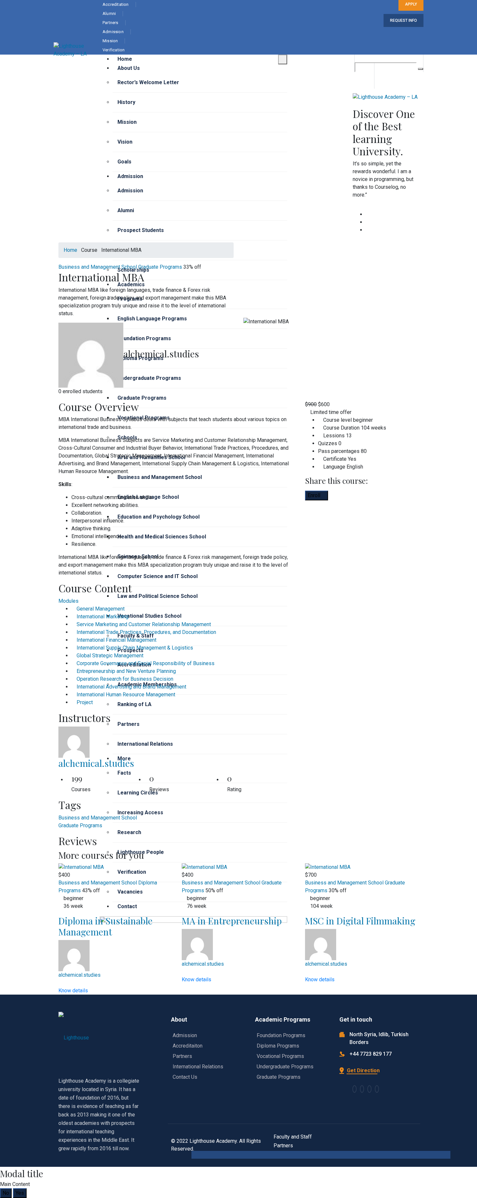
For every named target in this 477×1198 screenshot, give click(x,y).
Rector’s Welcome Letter (148, 82)
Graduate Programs (160, 267)
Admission (130, 176)
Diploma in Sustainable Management (105, 926)
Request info (403, 20)
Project (84, 702)
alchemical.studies (96, 763)
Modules (68, 601)
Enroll (315, 495)
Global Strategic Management (110, 655)
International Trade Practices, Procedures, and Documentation (146, 632)
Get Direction (363, 1070)
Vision (124, 142)
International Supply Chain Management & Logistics (134, 648)
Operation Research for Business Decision (125, 679)
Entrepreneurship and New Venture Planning (126, 671)
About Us (128, 68)
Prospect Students (140, 230)
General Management (100, 609)
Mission (127, 122)
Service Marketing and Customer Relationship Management (143, 624)
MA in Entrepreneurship (232, 921)
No (6, 1193)
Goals (124, 162)
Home (124, 59)
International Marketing (102, 616)
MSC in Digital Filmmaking (360, 921)
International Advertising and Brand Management (131, 687)
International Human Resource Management (126, 694)
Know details (73, 990)
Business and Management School (97, 267)
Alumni (125, 210)
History (126, 102)
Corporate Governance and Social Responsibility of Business (145, 663)
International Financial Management (116, 640)
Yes (20, 1193)
